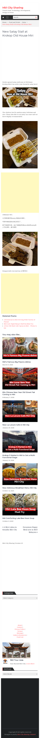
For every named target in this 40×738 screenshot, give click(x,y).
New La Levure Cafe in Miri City (15, 425)
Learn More (30, 664)
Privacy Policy (20, 629)
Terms (19, 631)
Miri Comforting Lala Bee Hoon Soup (18, 518)
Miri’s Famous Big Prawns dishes (16, 362)
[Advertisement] (20, 60)
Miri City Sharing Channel (26, 734)
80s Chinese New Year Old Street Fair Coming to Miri (18, 393)
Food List (20, 637)
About (20, 625)
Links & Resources (19, 635)
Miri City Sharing (12, 7)
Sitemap (20, 633)
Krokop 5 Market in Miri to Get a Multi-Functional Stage (18, 456)
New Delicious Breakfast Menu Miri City (19, 488)
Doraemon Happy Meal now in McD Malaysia (30, 529)
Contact (19, 627)
